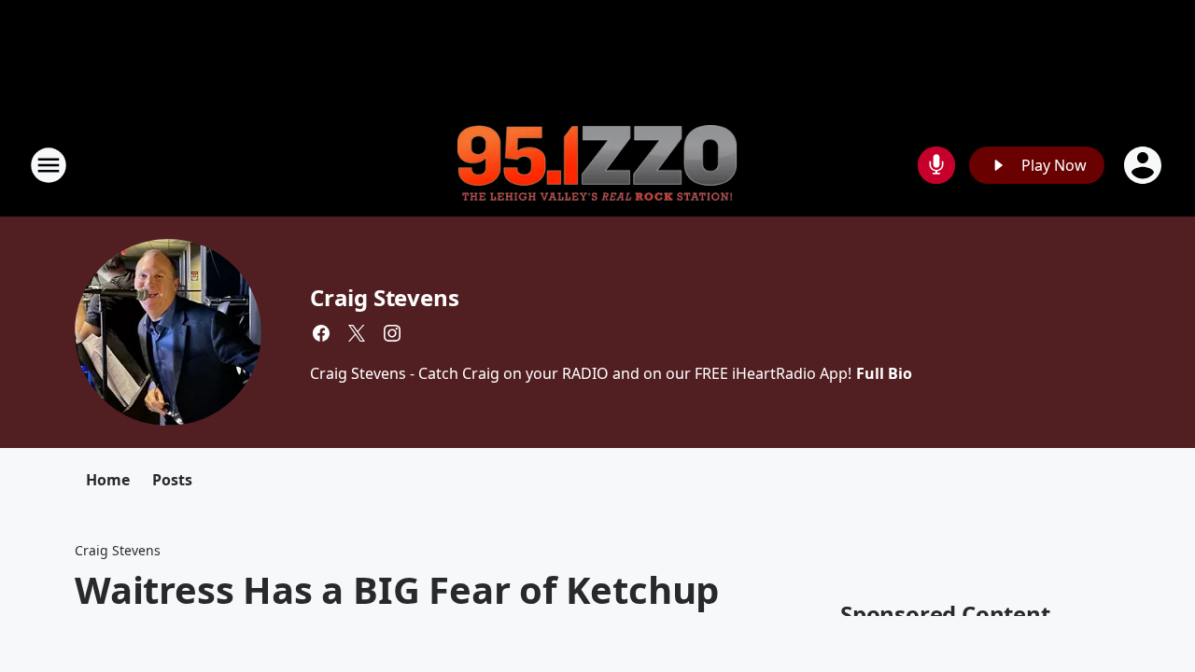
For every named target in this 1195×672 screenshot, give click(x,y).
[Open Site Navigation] (48, 165)
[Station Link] (597, 165)
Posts (172, 479)
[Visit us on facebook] (321, 333)
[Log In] (1144, 165)
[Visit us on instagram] (392, 333)
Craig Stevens (384, 297)
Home (108, 479)
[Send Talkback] (936, 165)
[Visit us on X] (356, 333)
